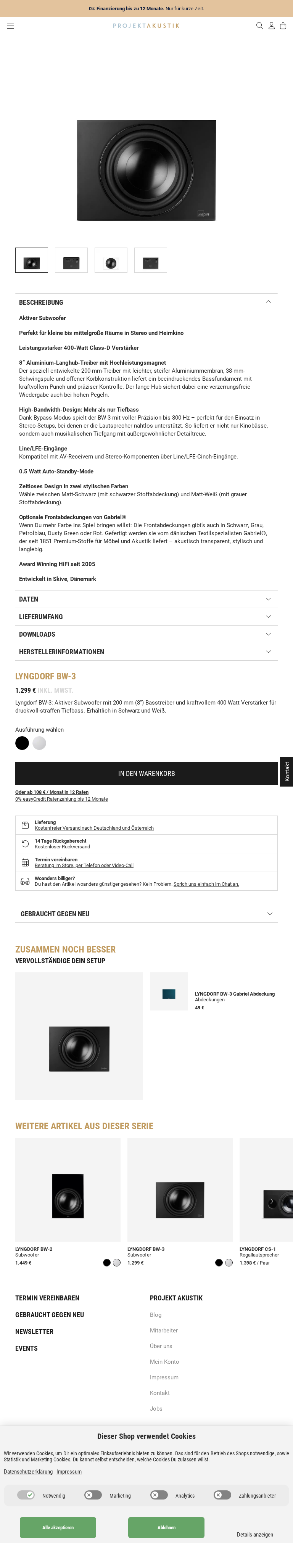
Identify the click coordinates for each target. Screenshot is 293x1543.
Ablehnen (166, 1527)
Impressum (164, 1377)
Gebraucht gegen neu (49, 1315)
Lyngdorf (34, 676)
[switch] (26, 1495)
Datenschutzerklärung (28, 1471)
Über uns (161, 1346)
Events (26, 1348)
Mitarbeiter (164, 1330)
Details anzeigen (255, 1534)
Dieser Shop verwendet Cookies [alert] (146, 1436)
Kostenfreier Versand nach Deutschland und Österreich (94, 828)
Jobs (156, 1408)
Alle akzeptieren (58, 1527)
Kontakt (160, 1393)
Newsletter (34, 1331)
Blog (155, 1314)
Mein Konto (164, 1361)
